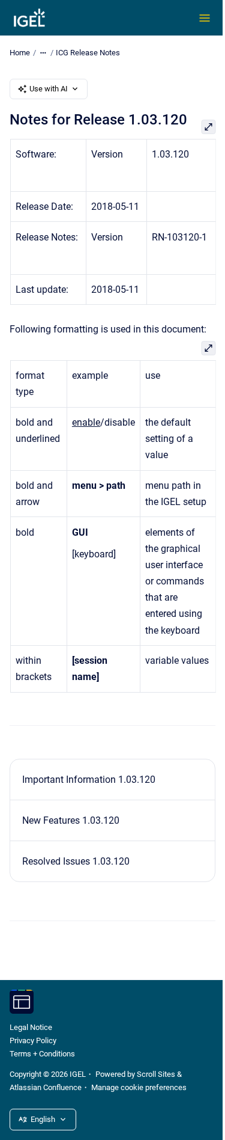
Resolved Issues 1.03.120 (76, 861)
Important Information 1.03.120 (88, 779)
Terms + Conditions (42, 1053)
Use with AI (48, 88)
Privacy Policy (33, 1040)
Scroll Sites (156, 1074)
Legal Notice (31, 1027)
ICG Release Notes (88, 52)
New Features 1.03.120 (70, 820)
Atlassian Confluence (46, 1087)
